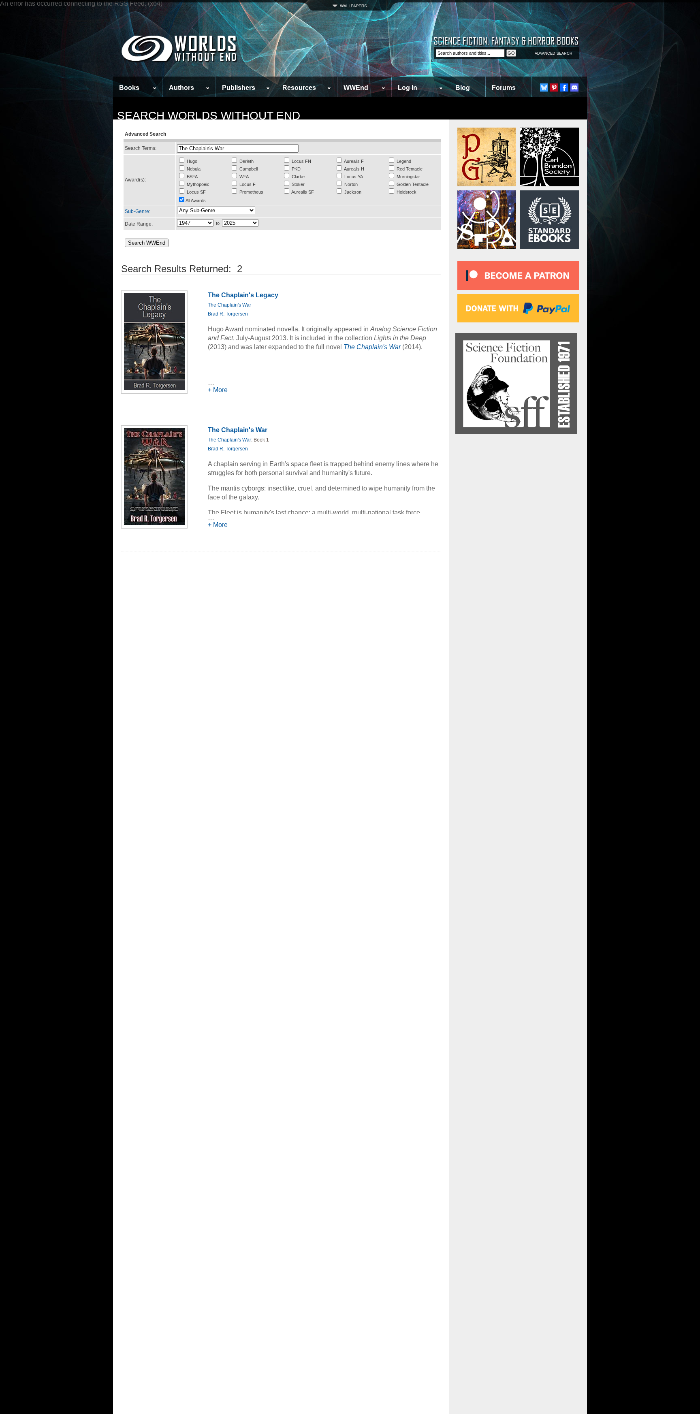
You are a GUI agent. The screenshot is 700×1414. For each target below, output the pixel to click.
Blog (462, 87)
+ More (218, 389)
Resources (299, 87)
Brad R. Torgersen (228, 314)
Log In (407, 87)
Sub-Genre (137, 211)
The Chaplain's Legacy (243, 295)
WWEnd (356, 87)
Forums (504, 87)
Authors (181, 87)
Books (129, 87)
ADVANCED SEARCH (553, 53)
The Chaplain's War (229, 305)
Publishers (238, 87)
